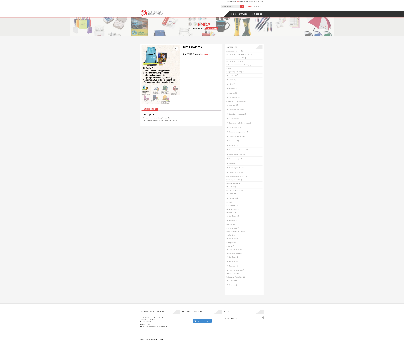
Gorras (231, 193)
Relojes (229, 246)
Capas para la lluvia (235, 109)
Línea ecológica (231, 209)
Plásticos (232, 266)
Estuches (232, 79)
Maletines (232, 145)
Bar (227, 68)
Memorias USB (231, 228)
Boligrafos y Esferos (233, 72)
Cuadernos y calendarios (235, 176)
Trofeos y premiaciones (234, 270)
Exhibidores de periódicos (237, 132)
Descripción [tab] (149, 109)
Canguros (232, 105)
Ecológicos (232, 257)
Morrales (232, 163)
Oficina (228, 235)
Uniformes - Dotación (234, 277)
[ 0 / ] (259, 6)
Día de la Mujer (231, 183)
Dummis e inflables (235, 127)
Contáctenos (256, 14)
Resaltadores (233, 97)
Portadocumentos (234, 172)
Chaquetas (232, 285)
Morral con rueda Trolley (237, 150)
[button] (176, 49)
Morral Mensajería (235, 159)
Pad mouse (232, 238)
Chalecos (232, 280)
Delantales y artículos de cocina (239, 123)
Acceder (249, 6)
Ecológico (232, 75)
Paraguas (229, 243)
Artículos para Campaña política (237, 54)
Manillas (229, 225)
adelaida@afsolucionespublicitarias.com (251, 1)
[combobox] (244, 317)
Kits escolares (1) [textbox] (243, 318)
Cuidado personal (232, 180)
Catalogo (243, 14)
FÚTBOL (229, 187)
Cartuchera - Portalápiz (236, 114)
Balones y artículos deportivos (237, 65)
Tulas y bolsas (231, 274)
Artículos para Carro (233, 61)
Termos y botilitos (232, 253)
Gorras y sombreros (233, 190)
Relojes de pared (234, 249)
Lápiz (231, 84)
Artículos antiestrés (233, 51)
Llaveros (229, 213)
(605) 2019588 (231, 1)
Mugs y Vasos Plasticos (234, 231)
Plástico (231, 93)
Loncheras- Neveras (235, 136)
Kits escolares (197, 28)
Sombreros (232, 198)
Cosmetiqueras (234, 118)
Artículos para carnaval (234, 58)
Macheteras (233, 141)
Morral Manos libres (235, 154)
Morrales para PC (234, 167)
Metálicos (232, 88)
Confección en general (234, 102)
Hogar (228, 202)
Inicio (233, 14)
